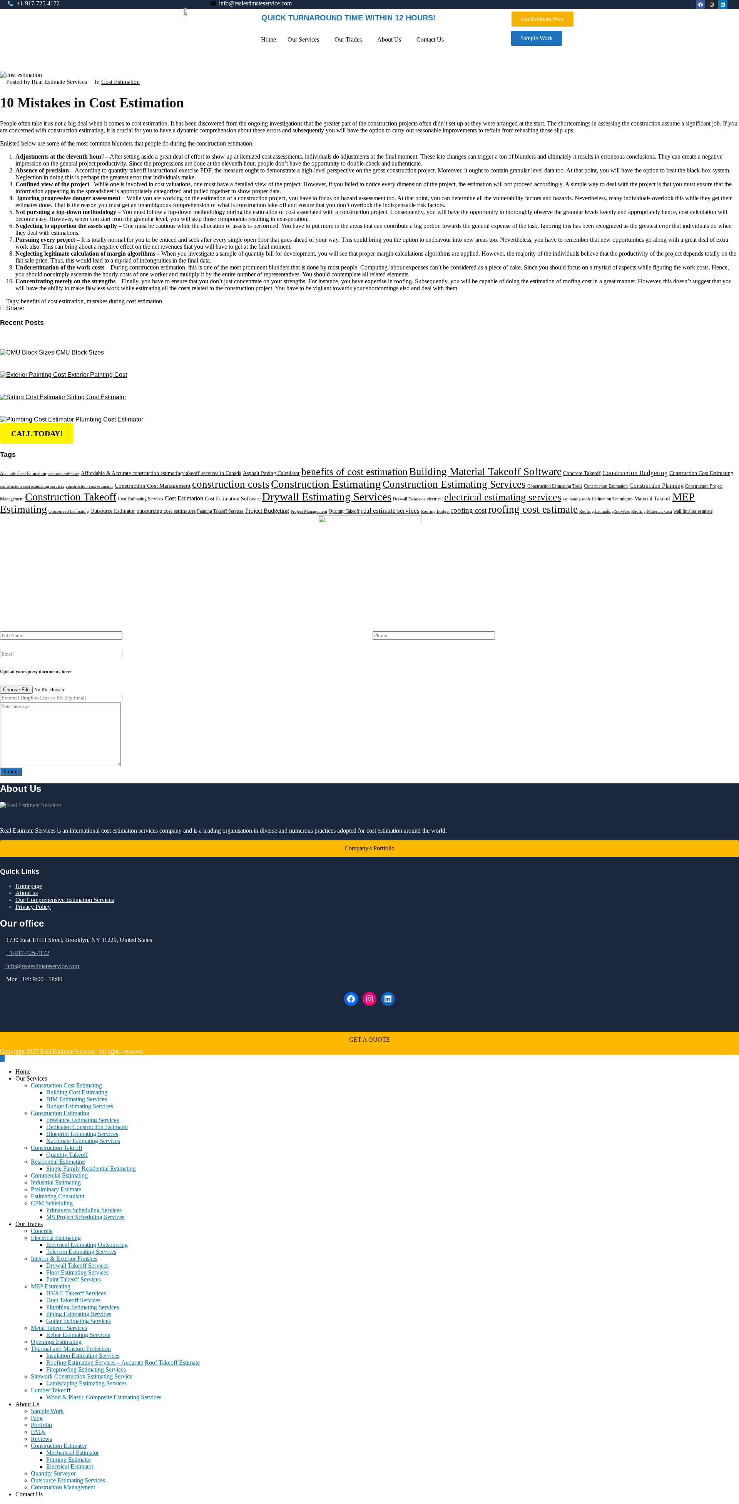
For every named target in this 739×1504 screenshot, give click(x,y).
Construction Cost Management (153, 485)
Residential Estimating (58, 1161)
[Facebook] (351, 999)
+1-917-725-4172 (27, 953)
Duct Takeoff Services (73, 1300)
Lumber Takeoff (50, 1390)
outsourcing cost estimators (166, 511)
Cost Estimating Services (140, 499)
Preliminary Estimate (56, 1189)
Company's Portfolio (369, 848)
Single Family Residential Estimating (91, 1168)
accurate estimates (63, 474)
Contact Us (430, 39)
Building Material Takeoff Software (485, 471)
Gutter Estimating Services (78, 1321)
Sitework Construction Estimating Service (81, 1376)
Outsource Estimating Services (68, 1480)
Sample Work (47, 1411)
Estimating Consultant (57, 1196)
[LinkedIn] (388, 999)
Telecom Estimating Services (81, 1251)
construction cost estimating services (32, 486)
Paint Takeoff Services (73, 1279)
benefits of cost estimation (52, 301)
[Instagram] (369, 999)
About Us (389, 39)
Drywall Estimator (409, 499)
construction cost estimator (89, 486)
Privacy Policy (33, 906)
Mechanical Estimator (72, 1452)
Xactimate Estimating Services (83, 1141)
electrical (435, 499)
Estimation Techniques (612, 499)
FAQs (38, 1432)
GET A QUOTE (369, 1039)
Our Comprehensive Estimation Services (64, 900)
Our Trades (348, 39)
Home (268, 39)
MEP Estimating (50, 1286)
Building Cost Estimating (76, 1092)
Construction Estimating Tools (554, 486)
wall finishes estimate (693, 511)
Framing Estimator (68, 1459)
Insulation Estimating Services (82, 1355)
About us (26, 893)
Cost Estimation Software (233, 499)
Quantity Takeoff (344, 511)
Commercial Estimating (59, 1175)
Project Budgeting (267, 510)
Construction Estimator (59, 1445)
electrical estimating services (502, 497)
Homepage (28, 886)
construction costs (230, 484)
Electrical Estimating (56, 1238)
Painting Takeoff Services (220, 511)
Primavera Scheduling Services (84, 1210)
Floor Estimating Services (77, 1272)
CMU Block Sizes (80, 352)
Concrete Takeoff (582, 473)
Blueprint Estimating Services (82, 1134)
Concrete (42, 1231)
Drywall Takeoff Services (77, 1265)
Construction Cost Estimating (701, 473)
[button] (305, 40)
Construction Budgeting (635, 473)
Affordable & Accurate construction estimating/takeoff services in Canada (161, 473)
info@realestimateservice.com (42, 966)
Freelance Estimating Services (82, 1120)
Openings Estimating (56, 1341)
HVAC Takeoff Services (76, 1293)
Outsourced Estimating (68, 511)
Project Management (309, 511)
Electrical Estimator (70, 1466)
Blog (37, 1418)
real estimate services (390, 510)
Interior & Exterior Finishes (64, 1258)
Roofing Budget (435, 511)
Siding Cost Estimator (96, 397)
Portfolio (41, 1425)
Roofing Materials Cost (651, 511)
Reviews (41, 1438)
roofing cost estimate (533, 509)
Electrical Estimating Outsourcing (87, 1244)
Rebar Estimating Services (78, 1335)
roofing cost (469, 510)
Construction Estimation (606, 486)
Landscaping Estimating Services (86, 1383)
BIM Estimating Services (76, 1099)
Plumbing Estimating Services (82, 1307)
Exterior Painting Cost (97, 374)
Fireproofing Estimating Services (86, 1369)
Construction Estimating (326, 484)
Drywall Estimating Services (326, 496)
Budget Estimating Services (79, 1106)
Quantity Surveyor (53, 1473)
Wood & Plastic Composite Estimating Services (103, 1397)
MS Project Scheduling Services (85, 1217)
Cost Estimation (120, 82)
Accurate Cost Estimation (23, 473)
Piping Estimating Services (78, 1314)
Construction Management (63, 1487)
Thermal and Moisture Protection (71, 1348)
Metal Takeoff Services (59, 1328)
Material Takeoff (652, 499)
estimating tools (576, 499)
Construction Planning (656, 485)
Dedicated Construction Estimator (87, 1127)
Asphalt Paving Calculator (271, 473)
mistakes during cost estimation (124, 301)
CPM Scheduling (52, 1203)
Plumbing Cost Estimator (109, 419)
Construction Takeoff (70, 497)
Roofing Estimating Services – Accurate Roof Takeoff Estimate (123, 1362)
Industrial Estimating (56, 1182)
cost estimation (149, 123)
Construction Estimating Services (454, 484)
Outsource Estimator (112, 511)
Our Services (303, 39)
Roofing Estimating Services (604, 511)
